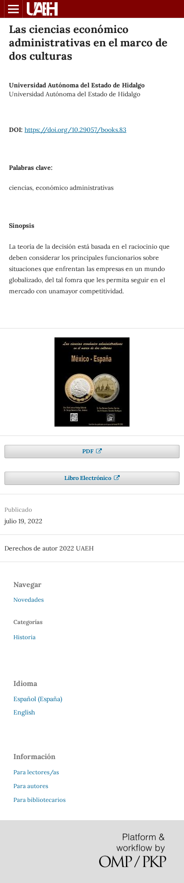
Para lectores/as (36, 772)
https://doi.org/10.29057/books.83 (75, 130)
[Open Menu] (13, 9)
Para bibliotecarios (39, 800)
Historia (24, 637)
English (24, 712)
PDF (88, 451)
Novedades (28, 600)
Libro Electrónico (88, 478)
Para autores (30, 786)
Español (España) (37, 699)
